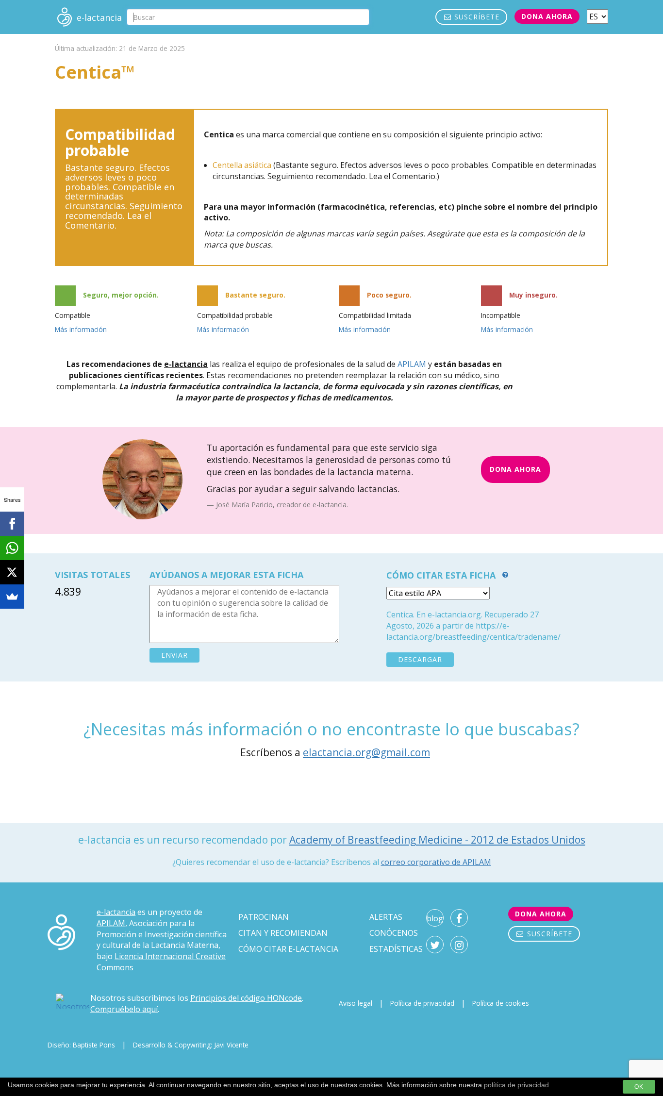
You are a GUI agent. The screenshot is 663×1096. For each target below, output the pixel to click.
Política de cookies (500, 1003)
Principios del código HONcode (246, 998)
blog (435, 918)
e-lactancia (116, 912)
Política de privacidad (422, 1003)
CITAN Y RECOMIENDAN (283, 933)
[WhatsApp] (12, 548)
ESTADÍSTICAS (396, 949)
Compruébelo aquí (124, 1009)
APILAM (412, 364)
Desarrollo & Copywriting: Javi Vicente (191, 1044)
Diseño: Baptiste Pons (81, 1044)
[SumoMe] (12, 596)
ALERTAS (385, 917)
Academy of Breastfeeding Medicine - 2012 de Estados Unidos (437, 840)
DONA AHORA (515, 469)
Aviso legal (355, 1003)
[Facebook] (12, 524)
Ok (639, 1086)
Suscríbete (475, 16)
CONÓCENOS (393, 933)
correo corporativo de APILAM (436, 862)
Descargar (420, 659)
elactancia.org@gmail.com (366, 752)
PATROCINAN (263, 917)
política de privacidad (516, 1085)
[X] (12, 572)
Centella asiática (242, 165)
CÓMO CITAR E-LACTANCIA (288, 949)
